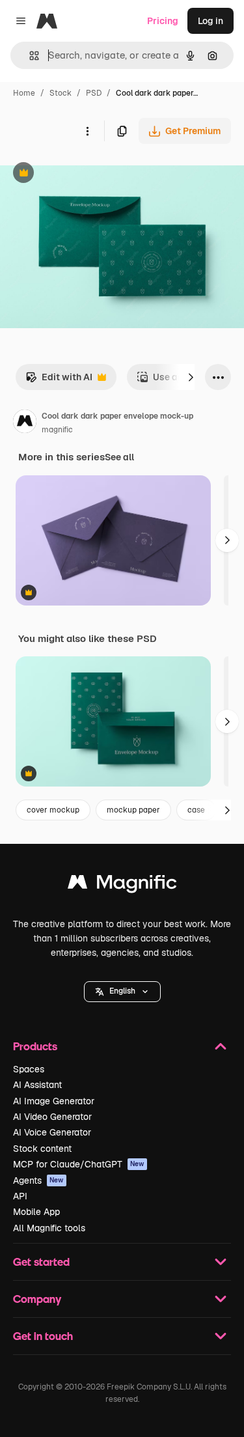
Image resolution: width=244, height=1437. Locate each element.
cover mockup (53, 810)
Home (24, 93)
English (122, 991)
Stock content (42, 1148)
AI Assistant (37, 1085)
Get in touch (43, 1336)
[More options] (87, 131)
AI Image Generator (53, 1101)
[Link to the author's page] (24, 423)
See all (119, 457)
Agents (38, 1180)
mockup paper (133, 810)
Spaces (28, 1069)
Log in (210, 21)
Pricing (162, 21)
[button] (122, 991)
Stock (60, 93)
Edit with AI (58, 380)
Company (37, 1298)
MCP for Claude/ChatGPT (78, 1164)
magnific (57, 430)
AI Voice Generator (52, 1132)
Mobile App (36, 1212)
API (20, 1196)
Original (83, 174)
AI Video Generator (52, 1117)
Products (35, 1046)
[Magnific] (122, 885)
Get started (41, 1261)
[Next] (190, 377)
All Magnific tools (49, 1228)
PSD (94, 93)
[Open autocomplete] (29, 56)
